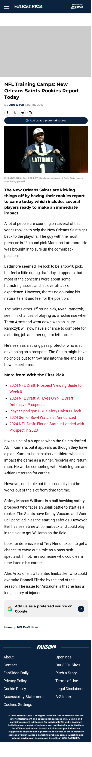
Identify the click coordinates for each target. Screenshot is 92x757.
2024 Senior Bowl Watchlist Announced (42, 417)
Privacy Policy (15, 681)
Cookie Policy (14, 688)
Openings (63, 657)
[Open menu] (6, 6)
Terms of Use (66, 681)
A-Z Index (63, 696)
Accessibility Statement (23, 696)
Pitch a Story (66, 673)
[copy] (30, 113)
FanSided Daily (16, 673)
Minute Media (24, 715)
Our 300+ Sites (67, 665)
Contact (10, 665)
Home (8, 627)
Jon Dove (16, 105)
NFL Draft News (27, 627)
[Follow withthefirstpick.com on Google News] (81, 609)
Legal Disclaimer (69, 688)
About (8, 657)
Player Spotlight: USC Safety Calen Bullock (45, 411)
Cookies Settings (17, 704)
